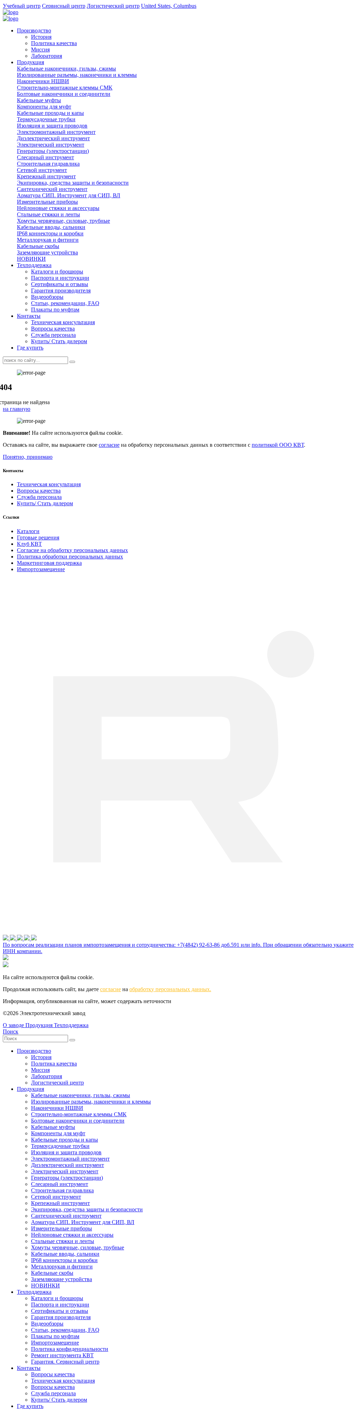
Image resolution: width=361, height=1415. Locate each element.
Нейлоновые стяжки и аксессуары (58, 208)
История (41, 37)
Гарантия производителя (61, 290)
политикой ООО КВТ (278, 445)
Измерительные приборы (47, 202)
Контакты (29, 316)
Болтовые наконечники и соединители (63, 94)
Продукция (30, 62)
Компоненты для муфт (44, 107)
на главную (16, 409)
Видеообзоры (47, 297)
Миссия (40, 49)
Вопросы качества (53, 329)
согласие (109, 445)
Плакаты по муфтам (55, 310)
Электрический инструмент (50, 145)
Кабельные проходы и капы (50, 113)
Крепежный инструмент (46, 176)
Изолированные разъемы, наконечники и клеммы (77, 75)
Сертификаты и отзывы (59, 284)
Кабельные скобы (38, 246)
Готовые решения (38, 537)
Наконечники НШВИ (43, 81)
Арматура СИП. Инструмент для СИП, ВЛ (68, 195)
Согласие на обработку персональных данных (72, 550)
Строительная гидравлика (48, 164)
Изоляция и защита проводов (52, 126)
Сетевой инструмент (42, 170)
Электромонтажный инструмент (56, 132)
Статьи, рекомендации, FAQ (65, 303)
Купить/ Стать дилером (59, 341)
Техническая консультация (63, 322)
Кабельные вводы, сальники (51, 227)
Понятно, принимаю (28, 457)
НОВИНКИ (31, 259)
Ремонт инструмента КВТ (62, 1355)
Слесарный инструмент (45, 157)
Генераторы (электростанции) (53, 151)
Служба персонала (53, 335)
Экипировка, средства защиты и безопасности (73, 183)
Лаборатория (46, 56)
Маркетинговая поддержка (49, 563)
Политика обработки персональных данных (70, 557)
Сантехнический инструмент (52, 189)
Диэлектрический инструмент (53, 138)
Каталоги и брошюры (57, 271)
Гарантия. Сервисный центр (65, 1362)
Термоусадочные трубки (46, 119)
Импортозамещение (41, 569)
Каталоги (28, 531)
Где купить (30, 348)
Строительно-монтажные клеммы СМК (64, 88)
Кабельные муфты (39, 100)
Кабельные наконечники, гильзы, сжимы (66, 69)
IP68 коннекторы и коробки (50, 233)
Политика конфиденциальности (69, 1349)
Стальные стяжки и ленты (48, 214)
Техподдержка (34, 265)
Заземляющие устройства (47, 252)
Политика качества (54, 43)
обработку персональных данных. (170, 989)
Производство (34, 30)
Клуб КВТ (29, 544)
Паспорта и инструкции (60, 278)
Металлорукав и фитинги (48, 240)
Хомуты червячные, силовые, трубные (63, 221)
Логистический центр (57, 1083)
